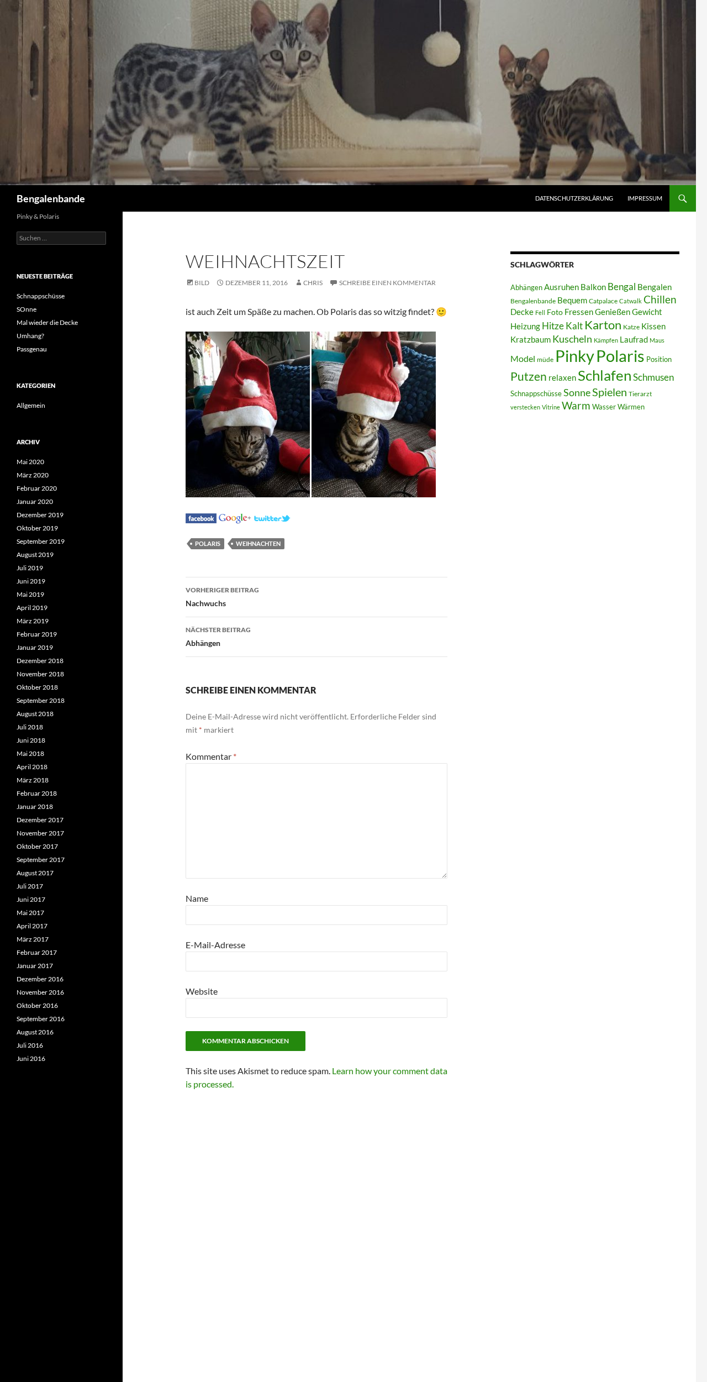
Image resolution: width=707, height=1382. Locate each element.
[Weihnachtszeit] (201, 517)
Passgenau (32, 349)
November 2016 (40, 992)
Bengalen (654, 287)
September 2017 (41, 859)
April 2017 (32, 926)
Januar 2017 (35, 965)
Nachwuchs (222, 597)
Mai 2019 (30, 594)
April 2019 (32, 607)
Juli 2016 (30, 1045)
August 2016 (35, 1032)
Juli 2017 (30, 886)
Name (197, 898)
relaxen (562, 377)
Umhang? (30, 336)
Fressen (578, 312)
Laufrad (634, 339)
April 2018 (32, 767)
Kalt (574, 326)
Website (202, 991)
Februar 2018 (37, 793)
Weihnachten (258, 543)
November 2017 (40, 833)
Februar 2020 (37, 488)
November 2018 (40, 674)
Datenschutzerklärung (574, 198)
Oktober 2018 (37, 687)
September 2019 (41, 541)
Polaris (207, 543)
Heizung (525, 326)
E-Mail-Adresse (215, 944)
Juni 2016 (31, 1058)
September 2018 (41, 700)
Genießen (612, 312)
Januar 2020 (35, 501)
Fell (540, 312)
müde (545, 359)
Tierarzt (640, 394)
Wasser (604, 406)
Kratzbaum (530, 339)
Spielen (609, 391)
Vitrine (551, 407)
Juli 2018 (30, 727)
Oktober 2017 (37, 846)
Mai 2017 (30, 912)
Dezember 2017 (40, 820)
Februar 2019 (37, 634)
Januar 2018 (35, 806)
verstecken (525, 407)
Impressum (644, 198)
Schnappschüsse (536, 393)
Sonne (576, 392)
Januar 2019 (35, 647)
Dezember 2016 (40, 979)
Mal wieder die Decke (47, 322)
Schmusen (653, 377)
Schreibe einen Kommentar (387, 282)
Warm (576, 405)
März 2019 (33, 621)
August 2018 (35, 714)
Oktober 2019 (37, 528)
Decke (522, 312)
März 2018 (33, 780)
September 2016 (41, 1019)
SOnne (26, 309)
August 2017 (35, 873)
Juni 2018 (31, 740)
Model (522, 358)
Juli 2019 (30, 568)
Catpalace (603, 301)
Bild (201, 282)
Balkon (593, 287)
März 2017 (33, 939)
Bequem (572, 300)
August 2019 (35, 554)
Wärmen (631, 406)
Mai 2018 (30, 753)
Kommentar (211, 756)
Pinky (574, 355)
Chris (313, 282)
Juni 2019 (31, 581)
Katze (631, 327)
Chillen (660, 299)
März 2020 (33, 475)
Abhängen (218, 637)
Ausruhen (561, 287)
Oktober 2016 (37, 1005)
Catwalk (630, 300)
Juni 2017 (31, 899)
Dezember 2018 (40, 660)
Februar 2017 (37, 952)
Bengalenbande (51, 198)
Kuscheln (572, 339)
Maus (657, 340)
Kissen (653, 326)
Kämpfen (606, 340)
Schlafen (604, 375)
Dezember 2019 (40, 515)
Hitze (553, 326)
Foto (555, 312)
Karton (602, 325)
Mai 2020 (30, 462)
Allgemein (31, 405)
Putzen (528, 376)
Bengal (622, 286)
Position (659, 359)
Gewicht (647, 312)
